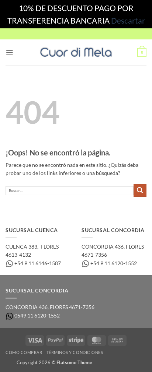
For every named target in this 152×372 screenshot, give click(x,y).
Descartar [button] (128, 20)
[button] (9, 52)
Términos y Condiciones (74, 352)
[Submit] (140, 190)
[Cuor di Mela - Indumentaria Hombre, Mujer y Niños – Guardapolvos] (76, 52)
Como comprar (24, 352)
